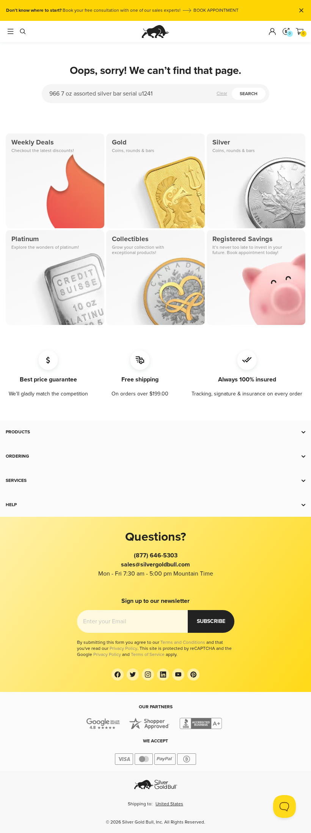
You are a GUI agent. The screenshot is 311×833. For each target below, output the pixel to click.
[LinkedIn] (163, 674)
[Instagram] (148, 674)
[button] (155, 432)
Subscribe (211, 621)
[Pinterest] (193, 674)
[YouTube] (178, 674)
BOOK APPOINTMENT (216, 10)
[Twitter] (133, 674)
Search (249, 94)
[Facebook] (118, 674)
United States (169, 804)
